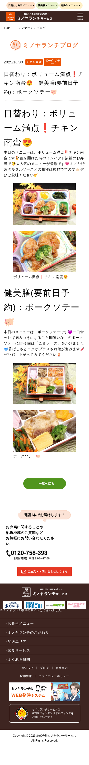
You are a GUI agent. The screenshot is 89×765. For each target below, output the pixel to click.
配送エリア (17, 641)
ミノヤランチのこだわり (28, 632)
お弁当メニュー (21, 623)
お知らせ (27, 668)
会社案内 (62, 668)
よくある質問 (19, 659)
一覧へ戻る (46, 483)
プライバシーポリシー (53, 676)
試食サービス (19, 650)
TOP (7, 28)
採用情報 (26, 676)
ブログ (44, 668)
